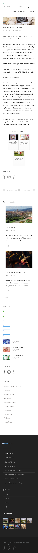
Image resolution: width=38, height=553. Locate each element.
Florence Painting (10, 462)
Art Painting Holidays (10, 402)
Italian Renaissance (9, 422)
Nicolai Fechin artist (17, 348)
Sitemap (7, 503)
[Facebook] (4, 177)
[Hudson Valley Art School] (23, 520)
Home (14, 12)
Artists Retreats (9, 458)
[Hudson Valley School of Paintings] (29, 520)
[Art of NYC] (11, 526)
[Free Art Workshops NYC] (23, 526)
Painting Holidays (9, 406)
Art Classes (7, 398)
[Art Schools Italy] (19, 214)
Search (32, 12)
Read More (9, 246)
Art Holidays (7, 410)
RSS (6, 507)
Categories (21, 12)
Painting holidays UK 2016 (12, 479)
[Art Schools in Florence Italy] (17, 520)
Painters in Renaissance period (13, 470)
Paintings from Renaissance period (15, 474)
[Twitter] (9, 177)
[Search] (33, 297)
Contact (7, 499)
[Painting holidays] (13, 3)
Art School (18, 30)
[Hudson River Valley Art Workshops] (17, 526)
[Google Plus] (13, 177)
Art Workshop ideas (17, 356)
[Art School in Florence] (19, 259)
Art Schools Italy (13, 228)
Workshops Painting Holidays (12, 386)
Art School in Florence (16, 273)
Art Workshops (8, 390)
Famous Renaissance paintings (13, 483)
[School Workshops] (5, 526)
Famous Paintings (9, 414)
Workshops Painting (10, 394)
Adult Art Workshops (18, 340)
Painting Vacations (10, 466)
